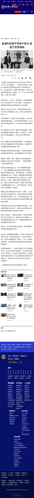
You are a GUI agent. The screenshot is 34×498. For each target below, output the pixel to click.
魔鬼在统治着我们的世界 (20, 447)
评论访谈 (19, 383)
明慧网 (21, 482)
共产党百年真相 (18, 443)
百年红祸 (16, 453)
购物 (20, 362)
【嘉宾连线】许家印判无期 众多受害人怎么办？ (11, 295)
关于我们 (11, 473)
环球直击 (10, 387)
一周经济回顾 (11, 400)
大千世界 (24, 426)
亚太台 (10, 347)
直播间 (16, 359)
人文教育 (27, 383)
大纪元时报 (19, 480)
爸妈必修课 (27, 396)
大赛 (8, 1)
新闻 (9, 368)
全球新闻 (10, 385)
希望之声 (4, 482)
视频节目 (23, 356)
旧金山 (5, 347)
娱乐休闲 (25, 411)
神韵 (4, 1)
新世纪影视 (10, 484)
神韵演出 (21, 378)
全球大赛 (28, 378)
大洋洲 (23, 344)
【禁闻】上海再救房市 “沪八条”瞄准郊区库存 (11, 306)
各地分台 (14, 1)
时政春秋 (18, 391)
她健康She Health (14, 415)
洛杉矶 (18, 344)
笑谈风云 (27, 387)
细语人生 (18, 408)
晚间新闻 (10, 391)
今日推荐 (29, 376)
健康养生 (12, 411)
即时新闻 (22, 376)
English (22, 347)
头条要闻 (10, 376)
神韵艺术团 (11, 480)
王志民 (7, 85)
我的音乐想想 (25, 434)
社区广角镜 (11, 402)
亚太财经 (10, 406)
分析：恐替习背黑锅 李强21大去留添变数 (11, 276)
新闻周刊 (10, 396)
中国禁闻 (10, 389)
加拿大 (14, 344)
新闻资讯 (6, 38)
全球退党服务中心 (13, 482)
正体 (19, 1)
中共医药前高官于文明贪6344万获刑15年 (28, 276)
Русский (3, 349)
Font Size (26, 78)
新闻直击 (10, 394)
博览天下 (10, 378)
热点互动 (18, 387)
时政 (15, 38)
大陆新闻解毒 (19, 406)
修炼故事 (16, 464)
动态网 (26, 482)
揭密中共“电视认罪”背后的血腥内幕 (28, 306)
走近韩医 (11, 423)
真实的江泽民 (17, 451)
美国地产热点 (28, 400)
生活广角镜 (25, 413)
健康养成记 (12, 419)
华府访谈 (10, 398)
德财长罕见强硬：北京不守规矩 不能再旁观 (11, 316)
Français (28, 347)
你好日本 (24, 415)
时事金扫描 (19, 389)
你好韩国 (24, 417)
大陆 (11, 38)
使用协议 (4, 475)
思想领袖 (18, 394)
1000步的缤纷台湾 (26, 431)
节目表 (10, 359)
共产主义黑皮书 (18, 458)
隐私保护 (24, 473)
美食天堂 (24, 419)
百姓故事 (16, 460)
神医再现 (11, 421)
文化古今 (27, 398)
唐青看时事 (19, 400)
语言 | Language (29, 1)
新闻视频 (11, 383)
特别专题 (17, 436)
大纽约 (9, 344)
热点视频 (16, 376)
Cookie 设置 (17, 495)
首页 (2, 38)
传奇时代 (16, 441)
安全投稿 (10, 475)
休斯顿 (28, 344)
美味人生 (24, 421)
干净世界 (26, 480)
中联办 (13, 103)
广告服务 (17, 475)
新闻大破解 (19, 396)
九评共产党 (17, 449)
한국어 (14, 349)
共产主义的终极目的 (19, 445)
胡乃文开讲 (12, 417)
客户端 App (5, 477)
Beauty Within (25, 423)
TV (24, 11)
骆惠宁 (19, 87)
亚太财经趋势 (11, 404)
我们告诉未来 (17, 439)
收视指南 (17, 473)
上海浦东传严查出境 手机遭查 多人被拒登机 (12, 286)
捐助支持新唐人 (13, 362)
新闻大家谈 (19, 385)
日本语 (9, 349)
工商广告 (16, 466)
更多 (16, 484)
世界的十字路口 (20, 402)
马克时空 (18, 404)
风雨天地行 (17, 456)
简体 (22, 1)
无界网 (3, 484)
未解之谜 (27, 385)
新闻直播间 (18, 11)
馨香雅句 (27, 391)
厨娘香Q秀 (24, 428)
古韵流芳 (27, 389)
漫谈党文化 (17, 462)
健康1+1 (11, 413)
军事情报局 (19, 398)
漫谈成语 (27, 394)
